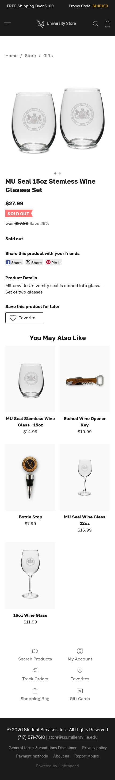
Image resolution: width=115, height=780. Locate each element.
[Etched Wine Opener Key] (85, 379)
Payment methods (32, 756)
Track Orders (35, 678)
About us (61, 756)
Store (30, 55)
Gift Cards (80, 698)
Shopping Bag (35, 698)
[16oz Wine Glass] (30, 575)
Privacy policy (94, 748)
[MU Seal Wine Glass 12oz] (85, 477)
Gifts (48, 55)
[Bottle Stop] (30, 477)
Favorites (79, 678)
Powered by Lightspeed (57, 765)
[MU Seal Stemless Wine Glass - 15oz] (30, 379)
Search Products (35, 659)
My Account (80, 659)
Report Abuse (86, 756)
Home (11, 55)
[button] (57, 24)
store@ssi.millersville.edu (73, 737)
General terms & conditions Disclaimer (43, 748)
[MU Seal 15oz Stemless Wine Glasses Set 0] (57, 116)
